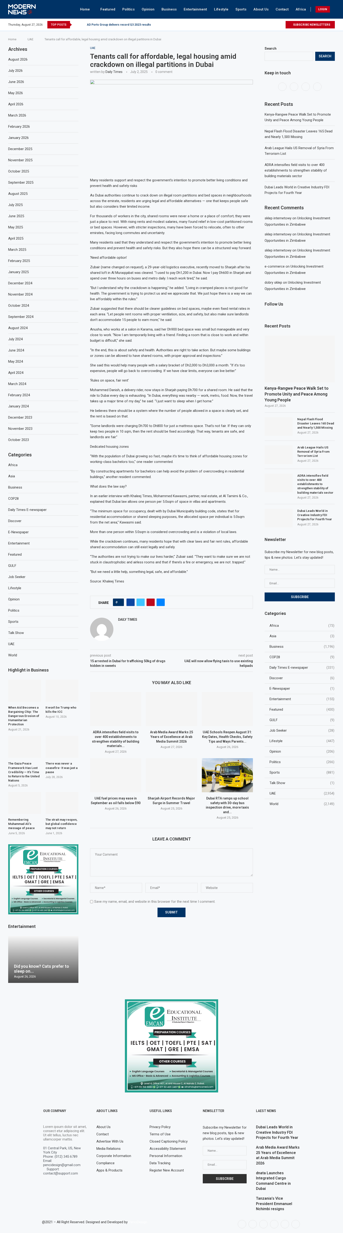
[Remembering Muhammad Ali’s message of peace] (24, 803)
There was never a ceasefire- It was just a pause (61, 768)
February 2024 (19, 395)
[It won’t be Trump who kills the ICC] (62, 691)
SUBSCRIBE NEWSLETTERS (311, 24)
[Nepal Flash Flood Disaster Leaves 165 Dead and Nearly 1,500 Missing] (279, 426)
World (302, 804)
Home (85, 9)
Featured (107, 9)
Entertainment (195, 9)
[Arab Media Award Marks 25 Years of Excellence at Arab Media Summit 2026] (171, 709)
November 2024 (20, 294)
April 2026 (15, 104)
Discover (302, 678)
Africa (301, 9)
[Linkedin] (274, 1224)
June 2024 (16, 350)
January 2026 (18, 138)
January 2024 (18, 406)
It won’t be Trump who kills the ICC (61, 709)
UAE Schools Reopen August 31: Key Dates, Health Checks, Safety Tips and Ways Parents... (227, 736)
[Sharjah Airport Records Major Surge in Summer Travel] (171, 775)
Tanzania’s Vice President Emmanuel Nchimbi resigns (274, 1203)
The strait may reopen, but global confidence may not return (61, 824)
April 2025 (15, 238)
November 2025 (20, 160)
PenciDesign (138, 1222)
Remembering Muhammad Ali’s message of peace (21, 824)
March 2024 (17, 384)
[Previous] (76, 24)
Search (270, 48)
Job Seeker (302, 730)
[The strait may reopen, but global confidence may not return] (62, 803)
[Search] (333, 9)
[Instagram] (306, 86)
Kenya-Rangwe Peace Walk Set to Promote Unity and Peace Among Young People (297, 394)
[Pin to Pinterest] (151, 602)
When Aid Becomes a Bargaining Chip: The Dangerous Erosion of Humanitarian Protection (23, 716)
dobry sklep (273, 282)
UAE (30, 39)
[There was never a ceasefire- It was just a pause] (62, 747)
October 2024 (18, 305)
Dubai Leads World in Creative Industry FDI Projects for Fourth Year (314, 515)
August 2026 (18, 59)
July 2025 (15, 205)
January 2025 (18, 272)
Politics (128, 9)
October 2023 (18, 440)
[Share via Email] (161, 602)
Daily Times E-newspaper (302, 667)
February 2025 (19, 261)
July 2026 (15, 71)
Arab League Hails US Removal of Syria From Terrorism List (313, 452)
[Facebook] (271, 25)
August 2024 (18, 328)
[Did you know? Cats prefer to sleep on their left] (43, 959)
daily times (113, 72)
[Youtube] (281, 25)
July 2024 (15, 339)
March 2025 (17, 250)
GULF (302, 720)
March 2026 (17, 115)
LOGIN (322, 9)
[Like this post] (120, 602)
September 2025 (20, 182)
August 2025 (18, 194)
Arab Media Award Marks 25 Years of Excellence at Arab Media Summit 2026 (171, 736)
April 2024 (15, 373)
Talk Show (302, 783)
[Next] (82, 24)
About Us (261, 9)
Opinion (148, 9)
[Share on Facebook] (130, 602)
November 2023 (20, 429)
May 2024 (15, 361)
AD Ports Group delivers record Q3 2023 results (119, 24)
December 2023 (20, 417)
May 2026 (15, 93)
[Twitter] (276, 25)
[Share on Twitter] (140, 602)
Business (169, 9)
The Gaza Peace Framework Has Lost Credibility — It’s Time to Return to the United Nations (24, 772)
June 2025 (16, 216)
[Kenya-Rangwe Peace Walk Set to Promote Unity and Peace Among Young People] (300, 359)
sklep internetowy (278, 218)
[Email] (295, 1224)
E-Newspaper (302, 688)
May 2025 (15, 227)
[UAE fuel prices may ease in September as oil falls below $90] (115, 775)
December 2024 (20, 283)
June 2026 (16, 82)
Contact (282, 9)
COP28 (302, 657)
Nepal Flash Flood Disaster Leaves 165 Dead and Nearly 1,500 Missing (315, 423)
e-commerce (275, 266)
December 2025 (20, 149)
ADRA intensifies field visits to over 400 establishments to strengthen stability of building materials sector (296, 170)
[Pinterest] (317, 86)
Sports (240, 9)
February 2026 (19, 126)
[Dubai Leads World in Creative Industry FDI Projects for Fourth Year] (279, 518)
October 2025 (18, 171)
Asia (302, 636)
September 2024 (20, 317)
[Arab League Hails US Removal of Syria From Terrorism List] (279, 454)
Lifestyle (221, 9)
